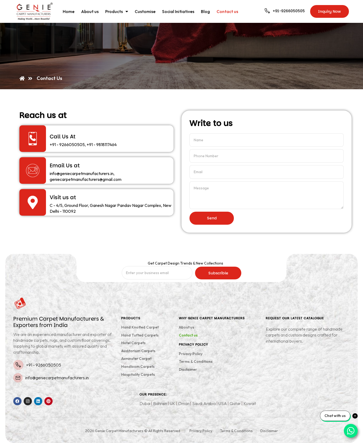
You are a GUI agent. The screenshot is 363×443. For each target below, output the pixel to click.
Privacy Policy (190, 353)
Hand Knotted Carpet (140, 327)
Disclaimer (188, 369)
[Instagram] (28, 401)
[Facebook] (17, 401)
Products (114, 11)
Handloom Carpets (138, 366)
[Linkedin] (38, 401)
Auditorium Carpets (138, 350)
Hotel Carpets (133, 342)
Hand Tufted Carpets (140, 335)
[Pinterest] (48, 401)
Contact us (227, 11)
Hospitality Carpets (138, 374)
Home (68, 11)
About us (90, 11)
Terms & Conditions (196, 361)
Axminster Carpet (136, 358)
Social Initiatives (178, 11)
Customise (145, 11)
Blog (205, 11)
